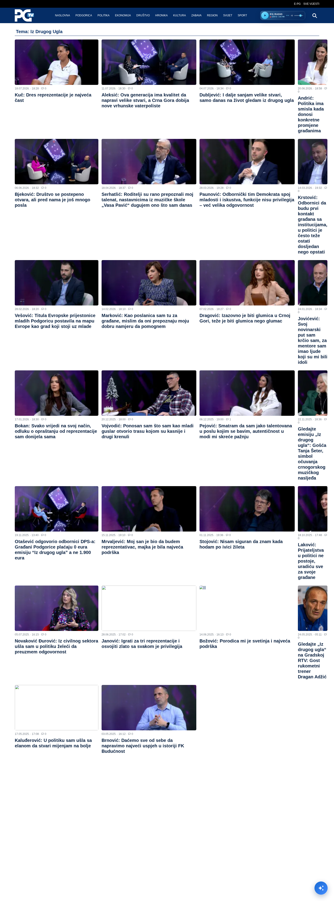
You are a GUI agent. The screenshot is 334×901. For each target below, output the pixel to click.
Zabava (196, 15)
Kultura (179, 15)
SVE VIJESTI (311, 3)
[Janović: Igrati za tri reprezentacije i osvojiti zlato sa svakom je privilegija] (149, 608)
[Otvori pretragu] (314, 15)
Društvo (143, 15)
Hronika (161, 15)
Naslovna (62, 15)
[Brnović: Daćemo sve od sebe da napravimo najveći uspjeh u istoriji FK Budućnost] (149, 707)
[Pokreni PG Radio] (265, 15)
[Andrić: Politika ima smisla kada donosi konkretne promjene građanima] (312, 62)
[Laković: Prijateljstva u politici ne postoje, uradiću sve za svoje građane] (312, 509)
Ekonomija (123, 15)
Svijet (227, 15)
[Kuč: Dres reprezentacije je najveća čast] (56, 62)
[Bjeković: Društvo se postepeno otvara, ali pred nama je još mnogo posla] (56, 161)
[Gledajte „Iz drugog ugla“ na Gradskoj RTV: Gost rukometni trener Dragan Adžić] (312, 608)
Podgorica (83, 15)
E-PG (297, 3)
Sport (242, 15)
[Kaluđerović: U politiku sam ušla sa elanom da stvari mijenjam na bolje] (56, 707)
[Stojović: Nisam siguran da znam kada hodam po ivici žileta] (247, 509)
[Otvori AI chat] (321, 888)
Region (212, 15)
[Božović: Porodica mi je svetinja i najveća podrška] (247, 608)
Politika (103, 15)
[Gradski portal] (28, 15)
